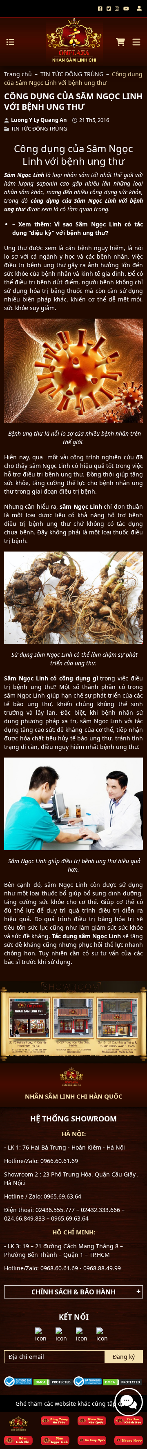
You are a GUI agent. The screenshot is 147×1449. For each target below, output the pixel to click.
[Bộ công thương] (18, 1381)
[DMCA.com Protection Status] (53, 1381)
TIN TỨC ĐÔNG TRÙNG (71, 74)
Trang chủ (18, 74)
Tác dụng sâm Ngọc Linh (86, 936)
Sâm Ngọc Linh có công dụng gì (51, 678)
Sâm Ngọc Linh (24, 175)
